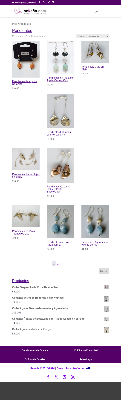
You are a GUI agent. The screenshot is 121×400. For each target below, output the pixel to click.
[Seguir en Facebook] (48, 377)
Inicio (14, 24)
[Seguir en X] (56, 377)
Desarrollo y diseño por (71, 368)
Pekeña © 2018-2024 (42, 368)
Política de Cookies (35, 359)
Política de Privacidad (86, 350)
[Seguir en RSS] (72, 377)
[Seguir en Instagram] (64, 377)
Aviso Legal (86, 359)
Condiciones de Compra (35, 350)
